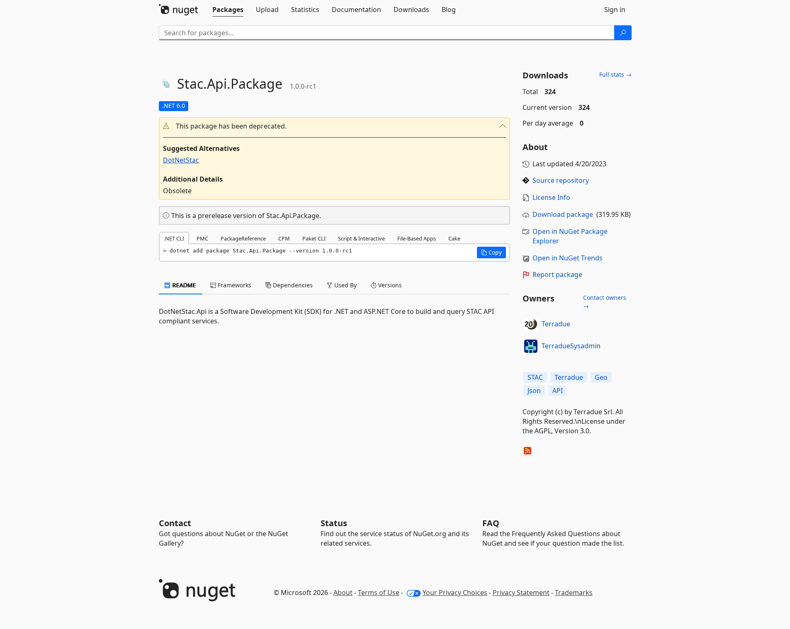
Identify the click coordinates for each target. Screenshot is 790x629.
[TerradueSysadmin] (530, 346)
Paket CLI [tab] (314, 238)
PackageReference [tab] (243, 238)
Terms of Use (378, 592)
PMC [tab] (202, 238)
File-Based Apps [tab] (416, 238)
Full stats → (615, 74)
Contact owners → (604, 302)
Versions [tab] (389, 285)
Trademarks (574, 592)
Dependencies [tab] (292, 285)
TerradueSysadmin (571, 345)
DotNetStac (181, 160)
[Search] (623, 32)
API (557, 390)
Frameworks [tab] (233, 285)
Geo (601, 377)
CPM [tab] (284, 238)
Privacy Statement (521, 592)
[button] (334, 126)
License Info (551, 197)
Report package (557, 274)
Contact (175, 523)
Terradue (556, 323)
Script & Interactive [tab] (361, 238)
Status (334, 523)
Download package (562, 214)
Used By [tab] (345, 285)
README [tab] (183, 285)
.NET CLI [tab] (174, 238)
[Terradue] (530, 324)
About (342, 592)
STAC (535, 377)
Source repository (560, 180)
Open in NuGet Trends (567, 257)
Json (534, 390)
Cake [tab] (454, 238)
